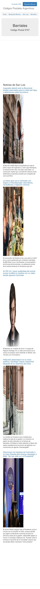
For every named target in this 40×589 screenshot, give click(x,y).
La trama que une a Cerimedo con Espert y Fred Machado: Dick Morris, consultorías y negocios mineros (18, 182)
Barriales (33, 14)
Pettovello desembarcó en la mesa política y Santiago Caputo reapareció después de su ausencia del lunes (18, 361)
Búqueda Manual (29, 4)
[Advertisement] (20, 61)
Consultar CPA (16, 4)
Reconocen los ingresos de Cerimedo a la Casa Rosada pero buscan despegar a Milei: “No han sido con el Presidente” (20, 454)
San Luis (25, 14)
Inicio (4, 14)
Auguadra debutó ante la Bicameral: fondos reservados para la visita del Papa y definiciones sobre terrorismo (20, 90)
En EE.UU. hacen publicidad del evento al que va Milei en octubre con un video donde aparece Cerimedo (19, 273)
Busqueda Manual (15, 14)
